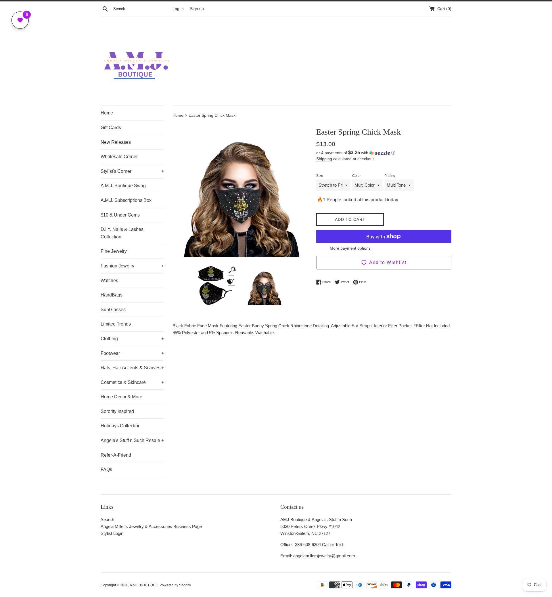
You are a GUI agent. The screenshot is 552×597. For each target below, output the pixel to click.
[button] (383, 153)
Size (319, 176)
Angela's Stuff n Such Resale (132, 440)
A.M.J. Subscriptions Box (126, 200)
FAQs (106, 469)
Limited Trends (116, 324)
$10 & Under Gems (120, 215)
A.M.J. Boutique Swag (123, 185)
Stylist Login (112, 533)
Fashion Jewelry (132, 265)
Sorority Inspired (117, 411)
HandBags (111, 294)
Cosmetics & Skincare (132, 382)
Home (107, 112)
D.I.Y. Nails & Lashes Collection (122, 233)
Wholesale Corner (119, 156)
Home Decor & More (121, 396)
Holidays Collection (121, 425)
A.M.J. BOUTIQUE (144, 585)
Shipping (324, 158)
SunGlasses (113, 309)
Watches (109, 280)
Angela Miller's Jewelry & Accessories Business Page (151, 526)
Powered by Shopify (175, 585)
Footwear (132, 353)
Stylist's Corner (132, 171)
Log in (178, 9)
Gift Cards (111, 127)
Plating (389, 176)
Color (356, 176)
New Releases (116, 142)
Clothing (132, 338)
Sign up (197, 9)
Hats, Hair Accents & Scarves (132, 367)
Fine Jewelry (114, 251)
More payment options (350, 248)
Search (107, 519)
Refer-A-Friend (116, 455)
